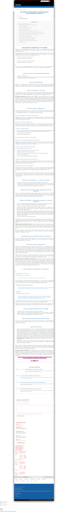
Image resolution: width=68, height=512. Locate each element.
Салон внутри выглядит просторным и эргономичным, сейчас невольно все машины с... (21, 429)
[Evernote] (35, 360)
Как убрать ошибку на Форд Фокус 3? (24, 29)
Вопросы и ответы (32, 479)
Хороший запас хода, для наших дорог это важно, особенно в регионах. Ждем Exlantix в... (21, 433)
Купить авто (21, 479)
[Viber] (36, 360)
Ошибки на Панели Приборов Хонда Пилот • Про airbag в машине (22, 463)
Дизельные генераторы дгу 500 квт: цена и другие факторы (30, 375)
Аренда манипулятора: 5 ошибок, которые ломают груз (34, 369)
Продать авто (26, 479)
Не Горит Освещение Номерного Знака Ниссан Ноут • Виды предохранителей (33, 382)
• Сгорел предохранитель (19, 449)
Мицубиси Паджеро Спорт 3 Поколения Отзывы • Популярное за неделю (23, 452)
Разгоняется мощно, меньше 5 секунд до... (21, 440)
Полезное (16, 479)
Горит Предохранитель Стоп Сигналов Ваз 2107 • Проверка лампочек (22, 473)
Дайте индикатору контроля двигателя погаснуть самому (28, 40)
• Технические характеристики (19, 445)
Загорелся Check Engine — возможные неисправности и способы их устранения (31, 33)
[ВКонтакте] (52, 1)
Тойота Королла (44, 479)
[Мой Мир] (33, 360)
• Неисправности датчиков (19, 447)
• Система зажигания (18, 450)
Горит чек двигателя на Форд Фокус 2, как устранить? (27, 37)
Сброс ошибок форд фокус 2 (23, 26)
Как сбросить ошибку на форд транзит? (25, 36)
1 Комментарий (21, 453)
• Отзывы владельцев (18, 446)
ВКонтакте (20, 493)
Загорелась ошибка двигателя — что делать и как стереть (28, 30)
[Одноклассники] (32, 360)
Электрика (38, 479)
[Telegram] (37, 360)
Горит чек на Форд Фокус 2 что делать (25, 27)
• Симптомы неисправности (19, 448)
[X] (34, 360)
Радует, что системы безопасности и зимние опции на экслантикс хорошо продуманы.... (21, 437)
